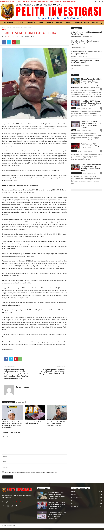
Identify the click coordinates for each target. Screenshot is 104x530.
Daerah (33, 1)
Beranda (4, 27)
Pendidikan (66, 1)
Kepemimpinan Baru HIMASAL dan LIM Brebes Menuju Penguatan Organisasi (56, 423)
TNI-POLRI (74, 151)
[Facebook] (93, 1)
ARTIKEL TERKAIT (8, 402)
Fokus (51, 1)
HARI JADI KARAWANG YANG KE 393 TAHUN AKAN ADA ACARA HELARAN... (57, 514)
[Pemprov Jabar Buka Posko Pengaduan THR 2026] (35, 412)
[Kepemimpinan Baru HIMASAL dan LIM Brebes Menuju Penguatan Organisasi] (57, 412)
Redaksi (73, 1)
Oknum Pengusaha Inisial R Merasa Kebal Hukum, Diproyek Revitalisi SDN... (57, 494)
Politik (59, 23)
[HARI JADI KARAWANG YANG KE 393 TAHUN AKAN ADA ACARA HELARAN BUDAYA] (42, 515)
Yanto (73, 47)
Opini (9, 27)
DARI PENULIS (20, 402)
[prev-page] (64, 402)
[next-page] (66, 402)
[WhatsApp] (18, 42)
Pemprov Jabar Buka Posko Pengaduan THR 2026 (33, 422)
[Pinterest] (14, 42)
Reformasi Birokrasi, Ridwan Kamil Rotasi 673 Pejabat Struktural (86, 53)
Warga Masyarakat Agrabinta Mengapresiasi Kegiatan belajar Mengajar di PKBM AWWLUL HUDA (52, 372)
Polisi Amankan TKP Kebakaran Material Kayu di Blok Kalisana (91, 146)
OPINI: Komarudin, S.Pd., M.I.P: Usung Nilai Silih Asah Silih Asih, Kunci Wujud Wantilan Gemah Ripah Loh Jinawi (12, 424)
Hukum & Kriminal (45, 23)
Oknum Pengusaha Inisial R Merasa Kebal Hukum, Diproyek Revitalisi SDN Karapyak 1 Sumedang (91, 82)
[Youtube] (102, 1)
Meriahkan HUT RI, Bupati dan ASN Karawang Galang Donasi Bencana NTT (91, 103)
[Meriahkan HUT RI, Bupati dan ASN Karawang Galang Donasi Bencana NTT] (42, 505)
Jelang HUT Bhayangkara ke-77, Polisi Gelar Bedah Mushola (85, 61)
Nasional (58, 1)
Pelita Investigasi (11, 37)
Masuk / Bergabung (24, 1)
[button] (101, 23)
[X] (99, 1)
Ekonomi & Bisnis (42, 1)
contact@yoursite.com (17, 502)
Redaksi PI (74, 56)
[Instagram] (96, 1)
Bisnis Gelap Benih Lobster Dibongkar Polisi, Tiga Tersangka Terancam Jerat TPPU (85, 43)
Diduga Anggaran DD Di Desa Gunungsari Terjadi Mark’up (86, 33)
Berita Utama (9, 23)
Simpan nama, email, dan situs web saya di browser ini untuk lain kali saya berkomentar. (30, 472)
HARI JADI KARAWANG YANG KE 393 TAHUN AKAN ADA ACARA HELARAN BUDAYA (91, 125)
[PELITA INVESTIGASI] (52, 11)
